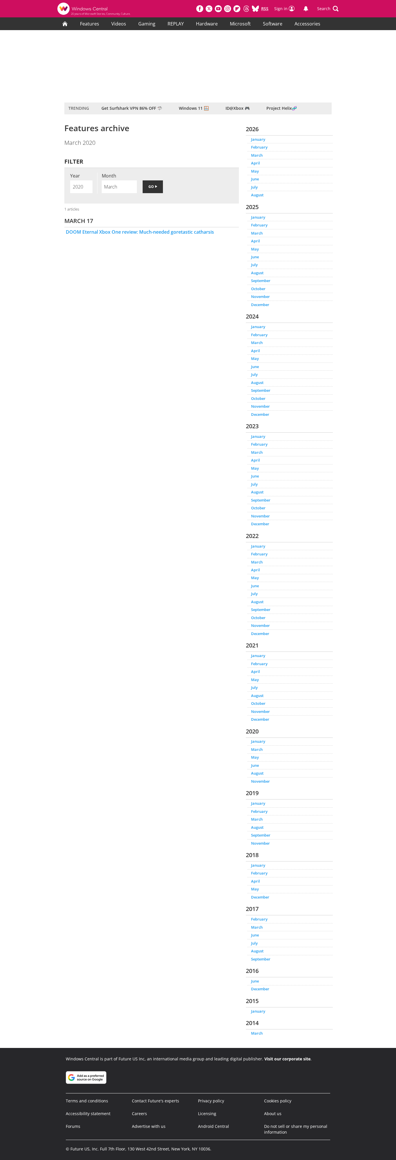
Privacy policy (211, 1101)
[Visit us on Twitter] (209, 8)
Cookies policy (277, 1101)
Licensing (207, 1113)
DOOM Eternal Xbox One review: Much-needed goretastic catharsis (140, 232)
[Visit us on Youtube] (218, 8)
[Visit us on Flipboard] (236, 8)
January (258, 139)
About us (272, 1113)
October (258, 288)
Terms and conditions (87, 1101)
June (255, 179)
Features (89, 24)
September (260, 280)
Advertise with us (149, 1126)
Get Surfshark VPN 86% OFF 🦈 (131, 108)
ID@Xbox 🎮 (238, 108)
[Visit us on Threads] (246, 8)
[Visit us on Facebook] (199, 8)
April (255, 163)
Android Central (213, 1126)
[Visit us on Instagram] (227, 8)
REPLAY (176, 24)
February (259, 147)
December (260, 304)
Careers (139, 1113)
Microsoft (240, 24)
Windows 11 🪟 (194, 108)
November (260, 296)
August (257, 194)
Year (75, 176)
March (257, 155)
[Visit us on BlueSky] (255, 8)
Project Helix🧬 (281, 108)
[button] (328, 9)
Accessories (307, 24)
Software (272, 24)
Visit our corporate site (287, 1059)
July (254, 187)
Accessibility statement (88, 1113)
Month (109, 176)
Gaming (146, 24)
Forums (73, 1126)
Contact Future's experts (155, 1101)
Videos (118, 24)
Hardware (207, 24)
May (255, 171)
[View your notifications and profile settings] (306, 8)
